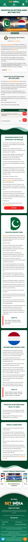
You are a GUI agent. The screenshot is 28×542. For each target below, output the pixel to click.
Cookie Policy (5, 522)
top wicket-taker (9, 180)
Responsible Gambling (20, 524)
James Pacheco (20, 37)
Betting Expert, (12, 37)
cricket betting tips (14, 81)
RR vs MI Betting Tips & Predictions (14, 484)
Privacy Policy (18, 522)
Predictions (18, 41)
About (3, 524)
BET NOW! (14, 208)
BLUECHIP (24, 113)
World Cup (15, 49)
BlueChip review (8, 204)
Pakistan (6, 235)
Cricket (14, 41)
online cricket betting (8, 44)
